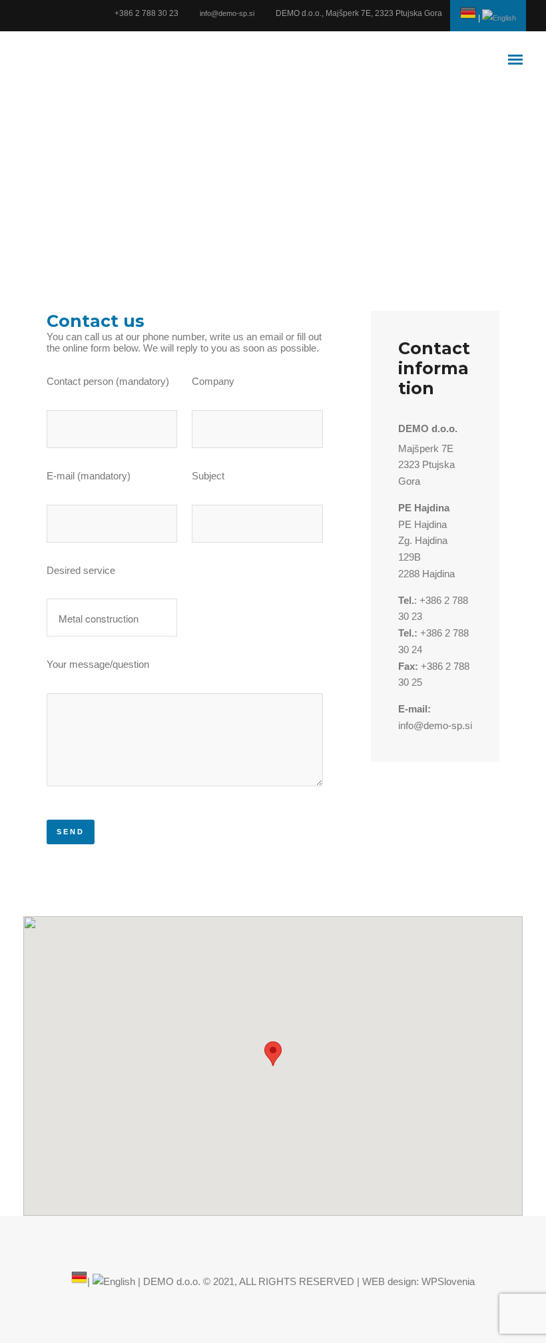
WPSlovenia (448, 1281)
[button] (273, 1053)
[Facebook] (25, 13)
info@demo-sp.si (227, 13)
